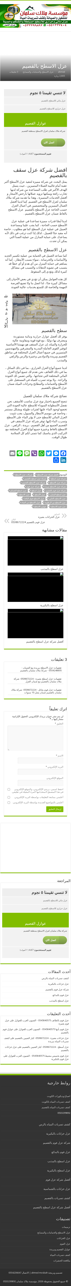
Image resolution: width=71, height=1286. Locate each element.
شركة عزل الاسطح (58, 483)
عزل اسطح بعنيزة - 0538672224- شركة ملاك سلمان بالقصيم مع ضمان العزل (38, 680)
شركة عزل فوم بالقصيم (56, 490)
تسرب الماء (59, 421)
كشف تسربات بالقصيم (57, 1198)
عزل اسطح (36, 490)
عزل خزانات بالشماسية (57, 1189)
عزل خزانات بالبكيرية (58, 984)
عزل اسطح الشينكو (18, 490)
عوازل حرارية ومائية (37, 336)
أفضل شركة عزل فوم (58, 1179)
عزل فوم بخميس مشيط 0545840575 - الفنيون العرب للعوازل (38, 1055)
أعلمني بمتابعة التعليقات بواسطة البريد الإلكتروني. (38, 797)
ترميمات (66, 1227)
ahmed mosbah (39, 1272)
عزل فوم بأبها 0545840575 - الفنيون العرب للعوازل (44, 1029)
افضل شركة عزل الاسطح (47, 475)
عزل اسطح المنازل (58, 494)
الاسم (59, 755)
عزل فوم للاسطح (58, 506)
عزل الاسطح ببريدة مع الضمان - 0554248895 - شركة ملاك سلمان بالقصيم (41, 669)
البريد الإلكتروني (54, 766)
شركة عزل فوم (33, 486)
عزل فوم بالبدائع (61, 995)
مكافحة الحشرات (61, 1260)
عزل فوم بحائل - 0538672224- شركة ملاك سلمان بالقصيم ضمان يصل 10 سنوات (36, 691)
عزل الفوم (65, 1243)
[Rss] (38, 1277)
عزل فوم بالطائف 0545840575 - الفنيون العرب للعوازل (42, 1020)
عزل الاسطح (24, 494)
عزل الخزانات (63, 1238)
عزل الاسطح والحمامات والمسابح (38, 72)
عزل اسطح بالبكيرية (51, 605)
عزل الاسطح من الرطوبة (55, 502)
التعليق (59, 723)
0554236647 (15, 1272)
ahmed (61, 72)
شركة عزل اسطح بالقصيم (35, 479)
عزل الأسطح (40, 494)
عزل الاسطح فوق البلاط (34, 498)
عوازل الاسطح (40, 506)
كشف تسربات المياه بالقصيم (56, 1107)
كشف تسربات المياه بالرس (55, 978)
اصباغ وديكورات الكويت (58, 1096)
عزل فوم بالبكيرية (60, 1059)
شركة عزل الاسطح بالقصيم (33, 483)
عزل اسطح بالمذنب (52, 569)
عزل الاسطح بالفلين (57, 498)
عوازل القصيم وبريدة (60, 1249)
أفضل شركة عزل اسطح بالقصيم (44, 641)
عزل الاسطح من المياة (30, 502)
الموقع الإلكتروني (54, 778)
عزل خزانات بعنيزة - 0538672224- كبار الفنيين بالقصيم (42, 1038)
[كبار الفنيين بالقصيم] (35, 15)
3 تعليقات (13, 72)
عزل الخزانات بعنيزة (49, 515)
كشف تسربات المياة (60, 1255)
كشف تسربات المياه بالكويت (56, 1101)
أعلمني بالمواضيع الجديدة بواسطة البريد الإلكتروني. (38, 802)
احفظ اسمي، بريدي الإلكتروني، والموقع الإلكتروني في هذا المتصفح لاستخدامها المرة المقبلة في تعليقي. (37, 790)
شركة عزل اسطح (58, 479)
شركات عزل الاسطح (23, 475)
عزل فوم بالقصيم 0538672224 (28, 521)
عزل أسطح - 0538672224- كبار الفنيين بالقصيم (45, 1047)
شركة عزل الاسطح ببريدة (55, 486)
